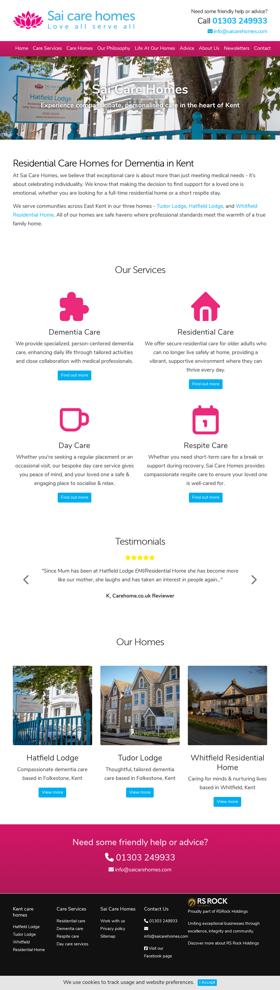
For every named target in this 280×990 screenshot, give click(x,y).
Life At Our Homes (155, 48)
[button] (26, 579)
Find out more (74, 375)
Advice (187, 48)
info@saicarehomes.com (239, 32)
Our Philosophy (113, 48)
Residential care (71, 921)
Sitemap (107, 937)
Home (21, 48)
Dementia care (70, 929)
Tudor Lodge (171, 206)
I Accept (207, 982)
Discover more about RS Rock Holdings (223, 944)
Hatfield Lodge (206, 206)
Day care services (72, 944)
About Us (209, 48)
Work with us (112, 921)
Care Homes (79, 48)
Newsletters (236, 48)
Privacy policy (112, 929)
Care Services (47, 48)
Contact (262, 48)
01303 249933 (239, 21)
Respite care (68, 937)
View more (52, 792)
